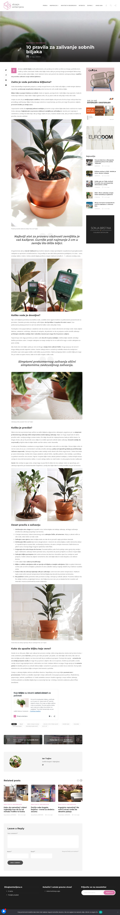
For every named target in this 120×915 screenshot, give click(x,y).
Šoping (89, 5)
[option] (16, 800)
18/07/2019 (40, 815)
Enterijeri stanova (21, 737)
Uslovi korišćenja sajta (53, 891)
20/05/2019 (67, 815)
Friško (45, 5)
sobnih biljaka (27, 69)
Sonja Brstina (7, 815)
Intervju (82, 5)
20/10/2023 (13, 815)
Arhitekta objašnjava (68, 5)
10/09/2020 (38, 56)
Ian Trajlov (32, 56)
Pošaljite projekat (13, 895)
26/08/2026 (97, 208)
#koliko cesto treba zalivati (51, 724)
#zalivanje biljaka (17, 726)
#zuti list (44, 726)
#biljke (21, 724)
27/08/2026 (97, 187)
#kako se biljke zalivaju (33, 724)
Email (33, 851)
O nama (10, 891)
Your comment (13, 833)
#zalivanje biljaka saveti (32, 726)
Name (9, 851)
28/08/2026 (97, 166)
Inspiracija (53, 5)
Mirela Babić (61, 815)
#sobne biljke (66, 724)
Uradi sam (99, 5)
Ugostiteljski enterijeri (62, 737)
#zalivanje (76, 724)
